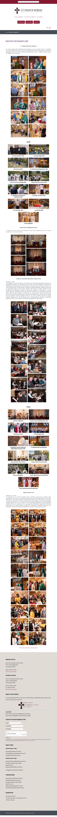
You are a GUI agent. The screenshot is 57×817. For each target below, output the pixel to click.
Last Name (8, 729)
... (0, 816)
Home (7, 32)
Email (7, 723)
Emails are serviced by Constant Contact (29, 740)
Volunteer (36, 22)
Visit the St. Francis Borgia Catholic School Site (28, 2)
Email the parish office (11, 671)
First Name (8, 726)
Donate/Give (29, 22)
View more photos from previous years (28, 647)
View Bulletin (21, 22)
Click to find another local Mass (14, 770)
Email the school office (11, 689)
